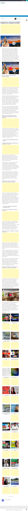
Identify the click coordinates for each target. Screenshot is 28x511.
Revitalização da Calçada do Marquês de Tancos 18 (22, 19)
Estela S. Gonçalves (8, 499)
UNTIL (3, 3)
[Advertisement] (14, 10)
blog (4, 34)
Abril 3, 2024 (2, 34)
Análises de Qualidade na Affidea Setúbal (5, 19)
